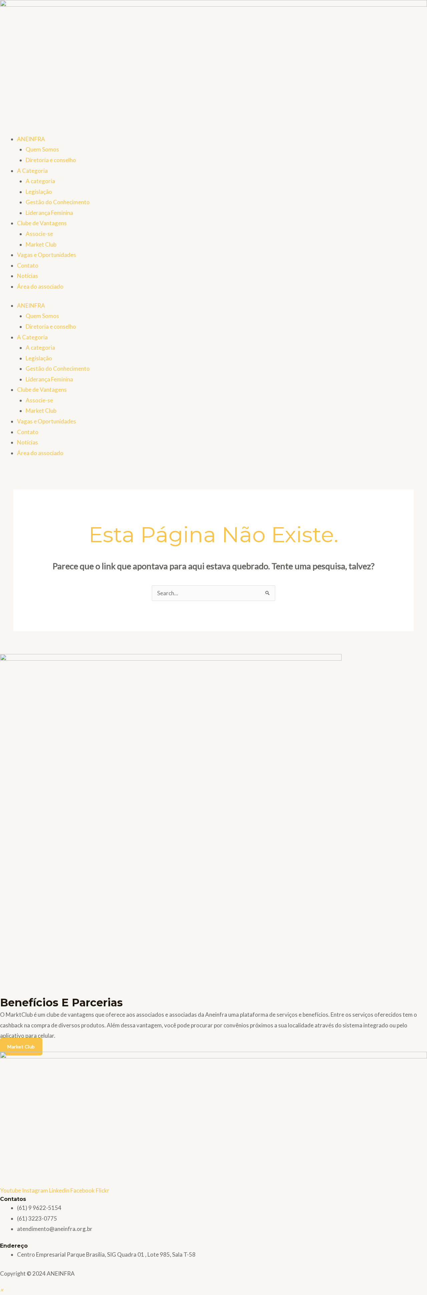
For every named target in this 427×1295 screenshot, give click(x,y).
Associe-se (39, 233)
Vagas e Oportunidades (46, 254)
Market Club (41, 244)
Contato (27, 265)
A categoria (40, 181)
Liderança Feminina (49, 212)
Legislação (39, 191)
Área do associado (40, 286)
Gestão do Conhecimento (58, 202)
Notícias (27, 275)
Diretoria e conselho (51, 160)
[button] (1, 1289)
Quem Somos (42, 149)
